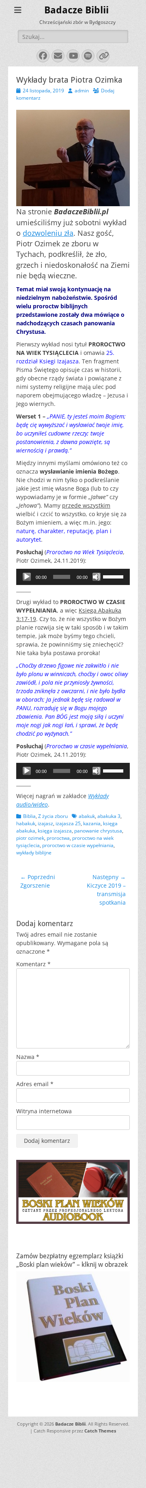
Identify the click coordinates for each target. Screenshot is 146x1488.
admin (82, 90)
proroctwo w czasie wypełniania (78, 845)
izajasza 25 (68, 823)
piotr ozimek (30, 838)
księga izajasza (55, 830)
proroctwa (58, 838)
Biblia (29, 816)
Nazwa (27, 1057)
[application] (73, 577)
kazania (92, 823)
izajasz (45, 823)
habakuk (25, 823)
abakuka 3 (108, 816)
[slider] (114, 576)
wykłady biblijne (34, 852)
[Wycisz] (96, 577)
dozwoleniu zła (48, 233)
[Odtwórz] (27, 577)
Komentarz (33, 964)
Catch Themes (100, 1431)
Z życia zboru (53, 816)
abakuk (87, 816)
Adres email (35, 1084)
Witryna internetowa (44, 1111)
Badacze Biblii (76, 10)
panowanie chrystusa (98, 830)
